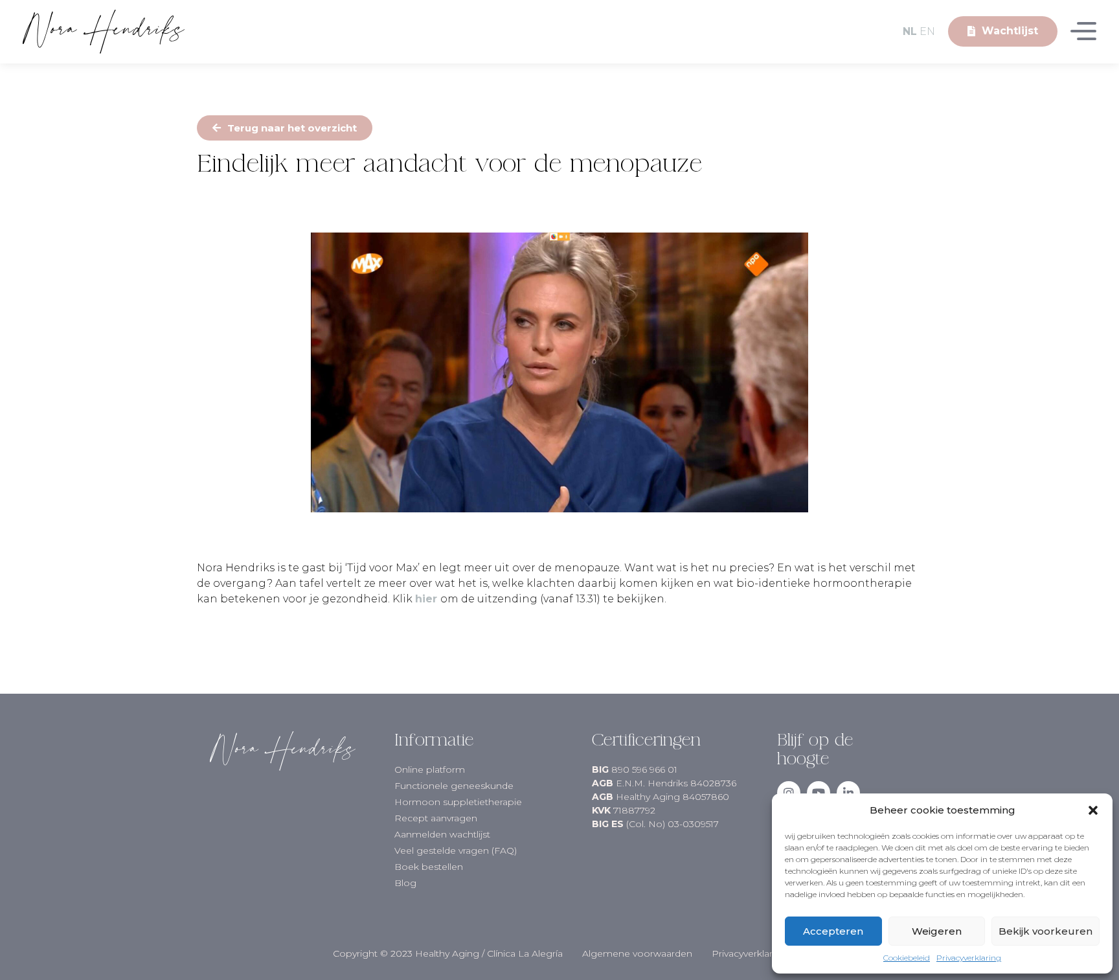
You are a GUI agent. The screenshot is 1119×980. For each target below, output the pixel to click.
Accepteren (833, 931)
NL (910, 31)
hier (426, 599)
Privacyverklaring (968, 958)
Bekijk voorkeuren (1045, 931)
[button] (1093, 810)
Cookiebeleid (906, 958)
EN (927, 31)
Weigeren (937, 931)
